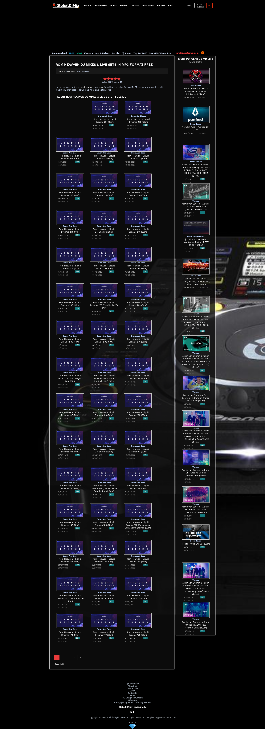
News (132, 695)
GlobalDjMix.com (117, 717)
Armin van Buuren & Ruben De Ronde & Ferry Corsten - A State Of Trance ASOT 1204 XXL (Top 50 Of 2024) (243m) (196, 436)
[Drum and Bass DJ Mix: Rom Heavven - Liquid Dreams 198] (138, 364)
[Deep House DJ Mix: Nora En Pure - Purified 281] (196, 114)
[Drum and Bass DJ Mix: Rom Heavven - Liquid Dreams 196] (104, 400)
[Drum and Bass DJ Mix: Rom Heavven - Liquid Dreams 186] (104, 510)
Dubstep (135, 6)
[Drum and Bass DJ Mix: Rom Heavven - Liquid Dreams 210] (138, 217)
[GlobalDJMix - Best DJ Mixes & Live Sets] (64, 4)
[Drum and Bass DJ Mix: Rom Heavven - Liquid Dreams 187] (70, 510)
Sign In (200, 4)
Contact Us (132, 688)
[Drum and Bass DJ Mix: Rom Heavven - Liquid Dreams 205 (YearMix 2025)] (104, 290)
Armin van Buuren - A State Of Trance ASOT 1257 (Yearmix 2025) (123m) (196, 625)
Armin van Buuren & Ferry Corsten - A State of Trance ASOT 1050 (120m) (195, 398)
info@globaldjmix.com (187, 53)
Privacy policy (120, 702)
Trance (87, 6)
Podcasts (132, 693)
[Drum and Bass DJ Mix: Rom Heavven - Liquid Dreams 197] (70, 400)
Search (189, 5)
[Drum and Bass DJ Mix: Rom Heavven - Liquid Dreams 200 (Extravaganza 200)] (70, 364)
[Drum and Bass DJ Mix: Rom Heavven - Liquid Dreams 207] (138, 254)
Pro (209, 5)
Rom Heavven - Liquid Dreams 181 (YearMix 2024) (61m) (70, 598)
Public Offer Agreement (139, 702)
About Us (132, 686)
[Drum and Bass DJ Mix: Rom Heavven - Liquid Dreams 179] (138, 584)
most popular (86, 87)
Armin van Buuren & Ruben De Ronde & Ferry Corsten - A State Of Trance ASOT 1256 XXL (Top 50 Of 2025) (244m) (196, 588)
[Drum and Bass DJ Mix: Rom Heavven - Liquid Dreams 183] (104, 547)
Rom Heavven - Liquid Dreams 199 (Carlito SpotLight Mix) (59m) (104, 378)
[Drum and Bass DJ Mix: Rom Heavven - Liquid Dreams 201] (138, 327)
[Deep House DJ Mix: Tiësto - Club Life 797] (196, 532)
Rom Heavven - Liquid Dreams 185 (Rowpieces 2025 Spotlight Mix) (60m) (138, 525)
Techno (124, 6)
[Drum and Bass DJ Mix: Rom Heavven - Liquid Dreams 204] (138, 290)
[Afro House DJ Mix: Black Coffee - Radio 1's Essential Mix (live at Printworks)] (196, 76)
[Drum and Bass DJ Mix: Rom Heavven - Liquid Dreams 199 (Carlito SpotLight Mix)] (104, 364)
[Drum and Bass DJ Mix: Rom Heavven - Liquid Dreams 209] (70, 254)
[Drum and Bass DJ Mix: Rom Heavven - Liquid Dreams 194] (70, 437)
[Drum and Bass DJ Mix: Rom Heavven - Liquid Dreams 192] (104, 437)
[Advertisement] (132, 31)
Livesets (88, 53)
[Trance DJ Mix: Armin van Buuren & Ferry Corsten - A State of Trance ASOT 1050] (196, 382)
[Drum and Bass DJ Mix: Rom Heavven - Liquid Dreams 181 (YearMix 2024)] (70, 584)
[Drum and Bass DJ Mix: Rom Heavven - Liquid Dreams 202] (104, 327)
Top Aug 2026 (140, 53)
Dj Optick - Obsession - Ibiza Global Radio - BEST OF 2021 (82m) (196, 242)
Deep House (148, 6)
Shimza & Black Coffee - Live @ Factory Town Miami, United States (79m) (196, 281)
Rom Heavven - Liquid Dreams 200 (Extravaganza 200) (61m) (70, 378)
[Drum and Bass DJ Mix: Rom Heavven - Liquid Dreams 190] (70, 474)
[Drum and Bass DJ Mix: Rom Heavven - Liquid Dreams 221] (104, 107)
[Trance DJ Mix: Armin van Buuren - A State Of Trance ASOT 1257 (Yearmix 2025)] (196, 609)
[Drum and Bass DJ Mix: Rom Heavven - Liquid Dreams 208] (104, 254)
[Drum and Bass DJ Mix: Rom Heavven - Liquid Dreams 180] (104, 584)
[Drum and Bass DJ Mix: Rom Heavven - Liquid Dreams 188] (138, 474)
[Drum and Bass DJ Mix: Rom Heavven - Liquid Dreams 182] (138, 547)
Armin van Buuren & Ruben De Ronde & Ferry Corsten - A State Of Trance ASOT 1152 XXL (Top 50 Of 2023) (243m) (196, 322)
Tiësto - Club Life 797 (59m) (196, 544)
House (113, 6)
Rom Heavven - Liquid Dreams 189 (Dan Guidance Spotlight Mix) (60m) (104, 488)
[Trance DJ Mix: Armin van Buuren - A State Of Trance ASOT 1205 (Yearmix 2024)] (196, 494)
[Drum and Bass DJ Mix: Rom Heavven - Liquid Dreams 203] (70, 327)
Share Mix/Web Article (160, 53)
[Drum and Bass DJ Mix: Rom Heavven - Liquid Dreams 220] (138, 107)
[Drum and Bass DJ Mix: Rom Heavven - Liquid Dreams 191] (138, 437)
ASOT (79, 53)
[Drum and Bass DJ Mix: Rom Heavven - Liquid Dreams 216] (70, 180)
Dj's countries (132, 683)
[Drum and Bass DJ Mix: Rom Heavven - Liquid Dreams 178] (70, 620)
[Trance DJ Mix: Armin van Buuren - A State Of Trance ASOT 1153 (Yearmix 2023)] (196, 191)
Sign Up (200, 7)
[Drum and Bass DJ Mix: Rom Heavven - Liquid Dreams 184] (70, 547)
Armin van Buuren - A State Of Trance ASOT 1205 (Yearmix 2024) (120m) (196, 510)
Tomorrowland (59, 53)
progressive (101, 6)
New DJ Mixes (102, 53)
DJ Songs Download (132, 698)
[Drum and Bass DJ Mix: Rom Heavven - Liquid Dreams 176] (138, 620)
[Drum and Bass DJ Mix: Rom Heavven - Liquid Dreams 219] (70, 144)
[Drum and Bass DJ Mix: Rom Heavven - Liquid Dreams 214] (138, 180)
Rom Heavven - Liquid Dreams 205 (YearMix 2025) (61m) (104, 305)
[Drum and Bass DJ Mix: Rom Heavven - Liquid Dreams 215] (104, 180)
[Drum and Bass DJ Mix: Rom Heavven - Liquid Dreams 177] (104, 620)
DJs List (116, 53)
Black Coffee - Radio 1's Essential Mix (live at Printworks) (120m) (196, 91)
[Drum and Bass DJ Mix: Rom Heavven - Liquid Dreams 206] (70, 290)
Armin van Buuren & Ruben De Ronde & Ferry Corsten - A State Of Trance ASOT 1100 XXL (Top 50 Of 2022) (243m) (196, 170)
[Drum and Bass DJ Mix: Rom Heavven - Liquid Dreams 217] (138, 144)
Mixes (132, 690)
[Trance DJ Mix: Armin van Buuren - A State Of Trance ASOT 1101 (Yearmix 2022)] (196, 457)
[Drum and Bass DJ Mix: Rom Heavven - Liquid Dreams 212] (104, 217)
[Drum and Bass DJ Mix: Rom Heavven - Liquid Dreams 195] (138, 400)
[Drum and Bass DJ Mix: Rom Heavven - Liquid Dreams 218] (104, 144)
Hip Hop (161, 6)
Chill (171, 6)
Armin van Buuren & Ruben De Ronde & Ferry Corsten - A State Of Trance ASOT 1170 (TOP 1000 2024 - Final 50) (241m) (195, 361)
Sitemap (132, 700)
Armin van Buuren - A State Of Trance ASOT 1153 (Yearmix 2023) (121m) (196, 207)
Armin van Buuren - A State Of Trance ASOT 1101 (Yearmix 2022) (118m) (196, 473)
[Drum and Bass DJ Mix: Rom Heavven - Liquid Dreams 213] (70, 217)
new (101, 87)
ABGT (71, 53)
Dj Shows (126, 53)
